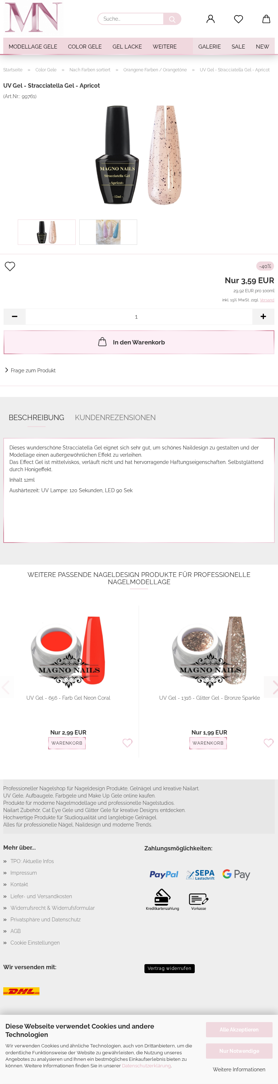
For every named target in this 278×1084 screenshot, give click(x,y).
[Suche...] (172, 19)
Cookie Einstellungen (35, 943)
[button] (211, 19)
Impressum (23, 873)
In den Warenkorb (139, 342)
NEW (262, 46)
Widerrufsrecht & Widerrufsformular (52, 908)
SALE (238, 46)
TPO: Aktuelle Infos (32, 861)
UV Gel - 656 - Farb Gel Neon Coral (68, 698)
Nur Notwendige (239, 1051)
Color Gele (85, 46)
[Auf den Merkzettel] (127, 744)
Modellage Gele (33, 46)
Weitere (165, 46)
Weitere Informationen (239, 1069)
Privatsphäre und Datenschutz (45, 919)
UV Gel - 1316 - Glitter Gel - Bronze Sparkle (209, 698)
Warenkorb (67, 743)
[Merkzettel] (239, 19)
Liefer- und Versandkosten (41, 896)
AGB (15, 931)
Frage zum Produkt (33, 370)
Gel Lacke (127, 46)
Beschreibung (36, 417)
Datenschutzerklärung (146, 1065)
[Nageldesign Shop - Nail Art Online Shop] (36, 18)
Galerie (209, 46)
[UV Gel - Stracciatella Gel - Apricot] (139, 154)
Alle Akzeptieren (239, 1030)
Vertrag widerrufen (169, 968)
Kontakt (19, 884)
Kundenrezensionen (115, 417)
